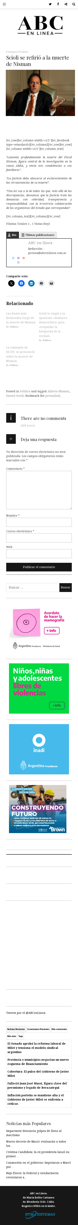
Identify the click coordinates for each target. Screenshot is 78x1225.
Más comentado (59, 1029)
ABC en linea (40, 243)
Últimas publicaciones (40, 234)
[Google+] (22, 257)
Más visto (11, 1036)
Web (9, 547)
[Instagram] (17, 262)
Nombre (13, 515)
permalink (52, 395)
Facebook (56, 4)
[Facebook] (17, 257)
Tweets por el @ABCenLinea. (26, 1012)
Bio (14, 234)
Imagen (13, 51)
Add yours (28, 425)
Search (72, 4)
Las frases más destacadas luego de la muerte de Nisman (21, 318)
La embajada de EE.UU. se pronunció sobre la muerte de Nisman (20, 354)
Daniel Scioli (15, 395)
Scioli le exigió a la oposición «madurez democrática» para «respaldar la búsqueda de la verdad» (53, 324)
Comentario (15, 468)
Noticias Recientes (16, 1029)
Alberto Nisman (58, 391)
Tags (20, 1036)
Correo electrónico (20, 531)
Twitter (48, 4)
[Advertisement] (39, 944)
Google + (64, 4)
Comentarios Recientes (38, 1029)
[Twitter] (11, 257)
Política (23, 51)
